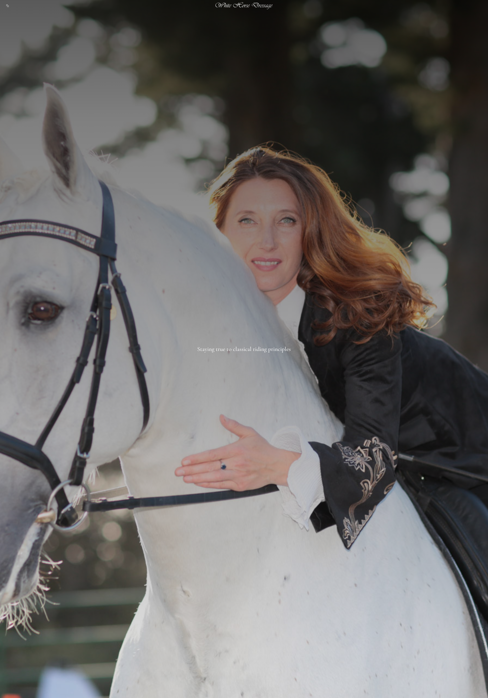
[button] (7, 5)
